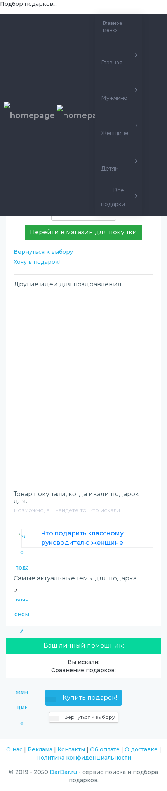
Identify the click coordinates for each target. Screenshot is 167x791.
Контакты (71, 749)
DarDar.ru (63, 771)
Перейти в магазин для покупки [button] (83, 232)
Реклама (40, 749)
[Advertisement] (83, 376)
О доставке (141, 749)
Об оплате (105, 749)
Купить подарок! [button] (89, 697)
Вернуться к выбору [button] (89, 717)
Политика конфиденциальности (83, 757)
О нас (14, 749)
